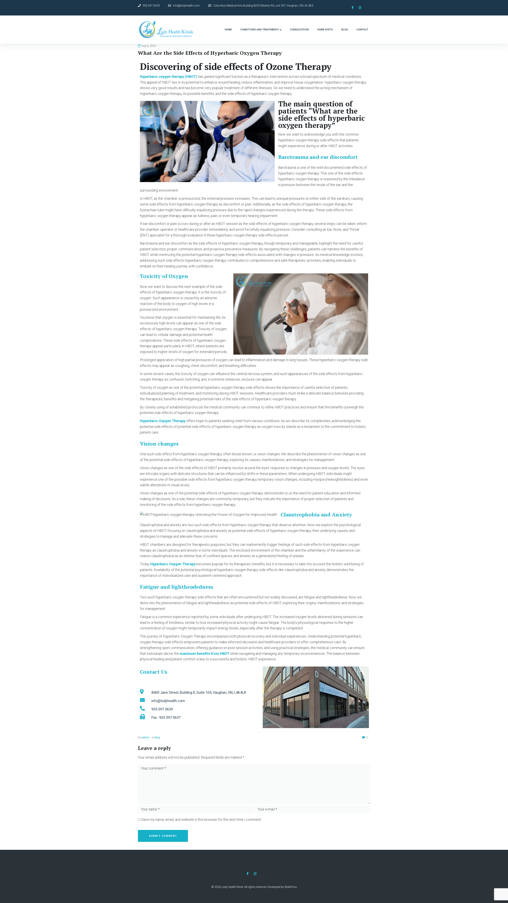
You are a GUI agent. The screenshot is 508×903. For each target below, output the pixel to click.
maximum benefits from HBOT (205, 653)
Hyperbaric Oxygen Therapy (162, 421)
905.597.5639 (151, 5)
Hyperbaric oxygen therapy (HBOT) (168, 76)
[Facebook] (352, 7)
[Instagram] (360, 7)
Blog (157, 737)
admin (145, 737)
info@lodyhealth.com (186, 5)
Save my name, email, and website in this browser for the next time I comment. (201, 819)
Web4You (291, 887)
